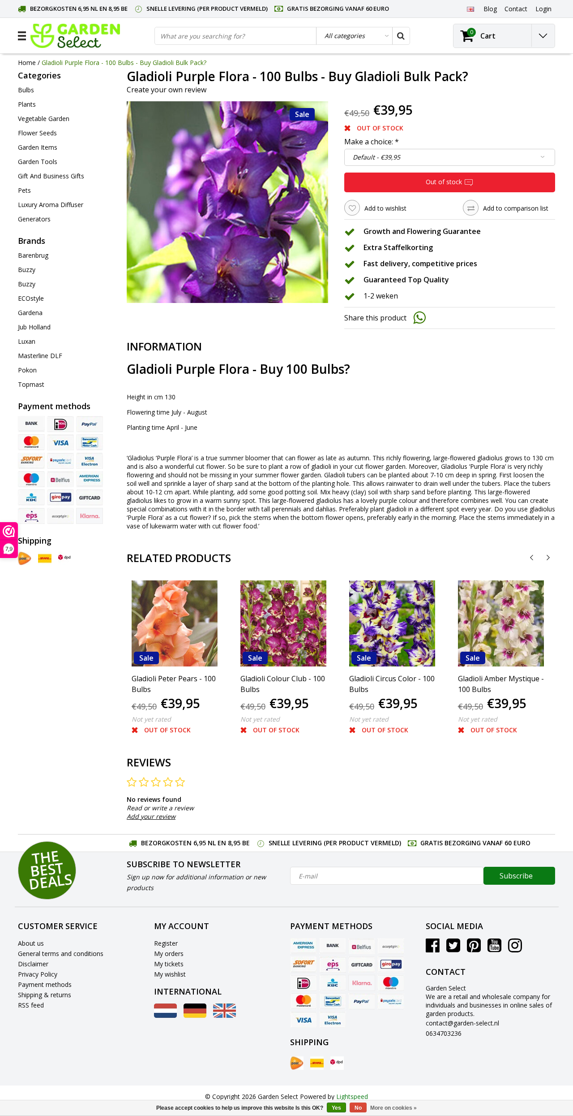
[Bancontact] (89, 442)
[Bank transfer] (31, 424)
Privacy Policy (37, 974)
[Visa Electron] (89, 461)
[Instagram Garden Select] (515, 948)
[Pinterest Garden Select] (474, 948)
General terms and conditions (60, 953)
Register (166, 943)
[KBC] (31, 497)
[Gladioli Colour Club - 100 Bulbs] (283, 623)
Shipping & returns (44, 995)
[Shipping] (24, 558)
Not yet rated (151, 719)
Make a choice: (371, 142)
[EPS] (31, 516)
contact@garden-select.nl (462, 1023)
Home (27, 62)
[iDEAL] (60, 424)
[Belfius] (60, 479)
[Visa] (60, 442)
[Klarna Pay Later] (90, 515)
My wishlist (170, 974)
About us (31, 943)
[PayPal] (89, 424)
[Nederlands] (165, 1015)
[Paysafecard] (60, 461)
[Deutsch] (195, 1015)
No (358, 1108)
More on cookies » (393, 1108)
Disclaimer (33, 964)
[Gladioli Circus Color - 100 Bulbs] (392, 623)
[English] (470, 8)
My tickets (169, 964)
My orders (169, 953)
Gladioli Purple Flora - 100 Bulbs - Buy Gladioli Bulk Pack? (124, 62)
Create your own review (166, 90)
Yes (336, 1108)
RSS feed (31, 1005)
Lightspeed (352, 1096)
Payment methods (45, 984)
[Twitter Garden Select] (453, 948)
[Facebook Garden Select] (433, 948)
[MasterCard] (31, 442)
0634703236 (444, 1033)
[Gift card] (89, 497)
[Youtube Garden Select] (494, 948)
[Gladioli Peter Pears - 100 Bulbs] (175, 623)
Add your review (151, 816)
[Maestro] (31, 479)
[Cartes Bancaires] (60, 516)
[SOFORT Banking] (31, 461)
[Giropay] (60, 497)
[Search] (401, 36)
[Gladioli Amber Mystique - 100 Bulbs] (501, 623)
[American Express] (89, 479)
